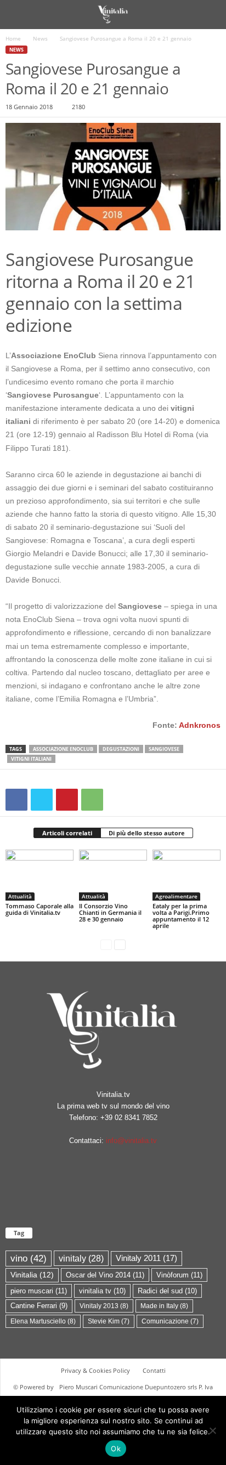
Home (13, 38)
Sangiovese (164, 749)
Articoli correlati (67, 833)
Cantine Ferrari (38, 1306)
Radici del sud (167, 1291)
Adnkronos (200, 725)
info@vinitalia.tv (131, 1140)
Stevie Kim (108, 1321)
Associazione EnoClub (63, 749)
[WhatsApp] (92, 800)
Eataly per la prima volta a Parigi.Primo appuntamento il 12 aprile (181, 916)
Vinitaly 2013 (104, 1306)
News (40, 38)
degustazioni (121, 749)
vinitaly (81, 1258)
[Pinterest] (67, 800)
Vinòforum (179, 1275)
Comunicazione (170, 1321)
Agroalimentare (176, 896)
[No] (212, 1430)
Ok (116, 1448)
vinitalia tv (102, 1291)
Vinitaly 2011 (146, 1258)
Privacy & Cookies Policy (95, 1370)
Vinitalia (32, 1275)
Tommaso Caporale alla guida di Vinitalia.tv (39, 909)
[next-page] (120, 944)
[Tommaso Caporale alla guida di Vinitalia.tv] (39, 875)
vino (28, 1258)
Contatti (154, 1370)
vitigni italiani (31, 758)
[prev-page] (106, 944)
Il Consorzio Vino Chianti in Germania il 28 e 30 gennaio (110, 912)
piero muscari (38, 1291)
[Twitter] (42, 800)
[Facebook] (16, 800)
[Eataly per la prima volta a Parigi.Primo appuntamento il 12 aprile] (186, 875)
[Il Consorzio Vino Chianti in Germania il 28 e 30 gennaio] (113, 875)
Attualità (20, 896)
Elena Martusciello (43, 1321)
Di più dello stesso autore (147, 833)
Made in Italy (164, 1306)
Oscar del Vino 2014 (105, 1275)
